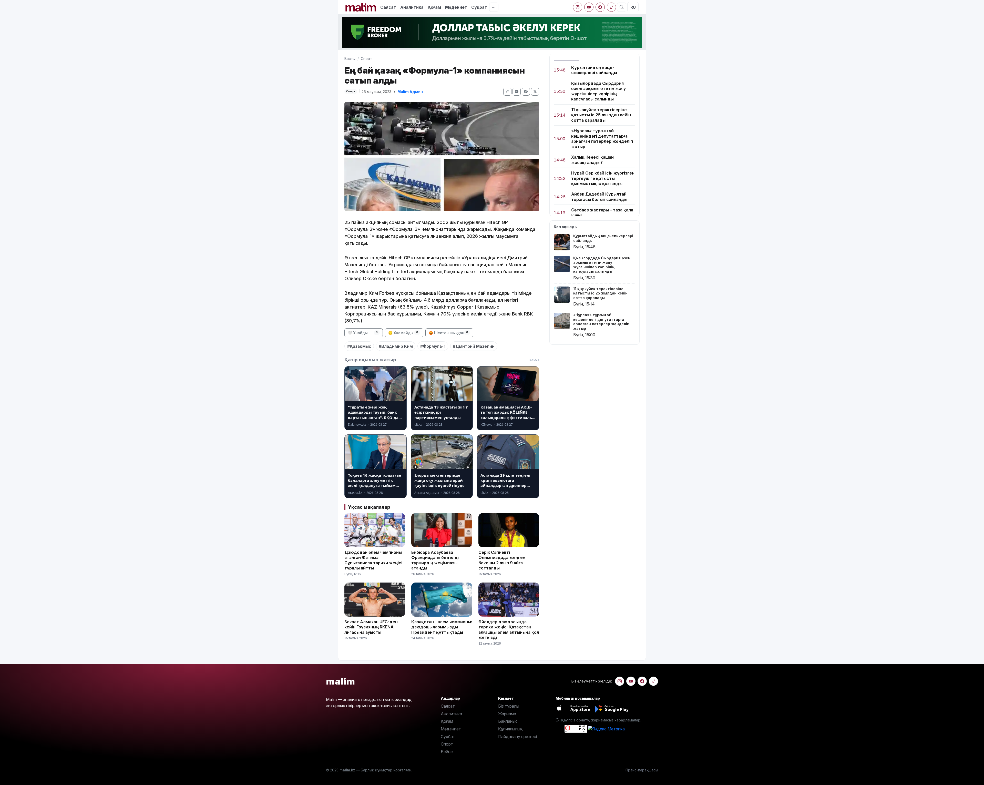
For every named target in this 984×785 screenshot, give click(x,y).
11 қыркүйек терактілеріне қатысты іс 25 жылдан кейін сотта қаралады (601, 115)
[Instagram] (577, 7)
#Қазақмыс (359, 346)
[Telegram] (516, 92)
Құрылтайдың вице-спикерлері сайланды (594, 70)
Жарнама (507, 713)
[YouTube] (588, 7)
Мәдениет (456, 7)
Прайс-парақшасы (642, 770)
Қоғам (434, 7)
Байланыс (508, 721)
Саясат (388, 7)
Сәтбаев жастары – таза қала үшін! (602, 213)
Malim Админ (410, 91)
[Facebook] (600, 7)
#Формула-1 (432, 346)
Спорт (366, 58)
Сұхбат (448, 736)
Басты (349, 58)
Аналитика (412, 7)
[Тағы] (493, 7)
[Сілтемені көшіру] (507, 92)
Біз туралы (508, 706)
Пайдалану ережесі (517, 736)
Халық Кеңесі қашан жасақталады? (592, 160)
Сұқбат (479, 7)
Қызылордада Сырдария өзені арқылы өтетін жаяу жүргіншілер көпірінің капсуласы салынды (598, 91)
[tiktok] (611, 7)
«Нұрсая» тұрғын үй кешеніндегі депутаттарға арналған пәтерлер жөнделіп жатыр (602, 138)
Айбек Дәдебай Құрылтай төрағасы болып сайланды (599, 197)
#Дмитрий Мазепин (474, 346)
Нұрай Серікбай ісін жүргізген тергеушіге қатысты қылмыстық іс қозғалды (602, 178)
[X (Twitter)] (535, 92)
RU (633, 7)
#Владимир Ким (396, 346)
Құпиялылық (510, 728)
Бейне (447, 751)
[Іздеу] (621, 7)
